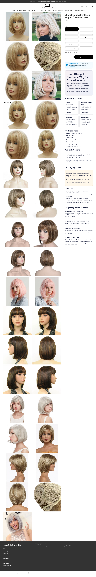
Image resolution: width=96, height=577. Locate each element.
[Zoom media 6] (46, 85)
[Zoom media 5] (17, 85)
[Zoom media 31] (17, 467)
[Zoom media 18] (46, 261)
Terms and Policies (48, 572)
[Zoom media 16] (46, 232)
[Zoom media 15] (17, 232)
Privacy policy (6, 555)
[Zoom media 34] (46, 496)
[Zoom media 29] (17, 438)
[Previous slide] (3, 1)
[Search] (86, 6)
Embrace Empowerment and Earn (10, 568)
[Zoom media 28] (46, 408)
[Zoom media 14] (46, 202)
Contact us (5, 553)
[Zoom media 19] (17, 291)
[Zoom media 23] (17, 349)
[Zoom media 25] (17, 379)
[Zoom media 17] (17, 261)
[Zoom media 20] (46, 291)
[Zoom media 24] (46, 349)
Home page (5, 551)
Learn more (72, 66)
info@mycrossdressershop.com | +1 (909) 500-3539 (26, 572)
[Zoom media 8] (46, 114)
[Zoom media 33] (17, 496)
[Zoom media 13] (17, 202)
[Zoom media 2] (46, 26)
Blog (4, 548)
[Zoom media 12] (46, 173)
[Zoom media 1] (17, 26)
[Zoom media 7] (17, 114)
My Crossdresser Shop (10, 572)
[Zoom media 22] (46, 320)
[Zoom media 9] (17, 144)
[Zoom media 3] (17, 56)
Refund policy (6, 558)
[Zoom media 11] (17, 173)
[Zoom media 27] (17, 408)
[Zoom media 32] (46, 467)
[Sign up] (91, 545)
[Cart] (92, 6)
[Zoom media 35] (17, 526)
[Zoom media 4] (46, 56)
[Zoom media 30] (46, 438)
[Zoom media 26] (46, 379)
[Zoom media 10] (46, 144)
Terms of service (6, 560)
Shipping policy (6, 563)
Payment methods (7, 565)
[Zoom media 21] (17, 320)
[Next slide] (91, 1)
